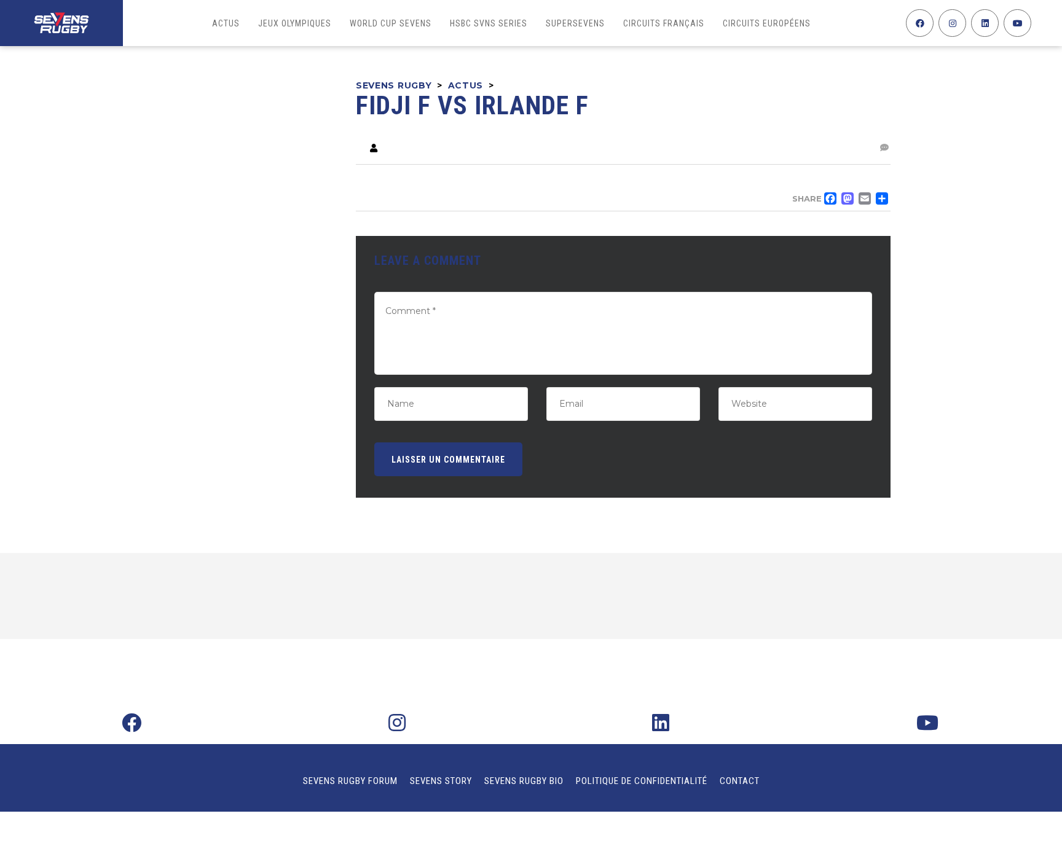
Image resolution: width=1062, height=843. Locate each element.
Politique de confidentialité (641, 780)
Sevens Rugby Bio (524, 780)
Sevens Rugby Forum (350, 780)
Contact (740, 780)
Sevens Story (441, 780)
